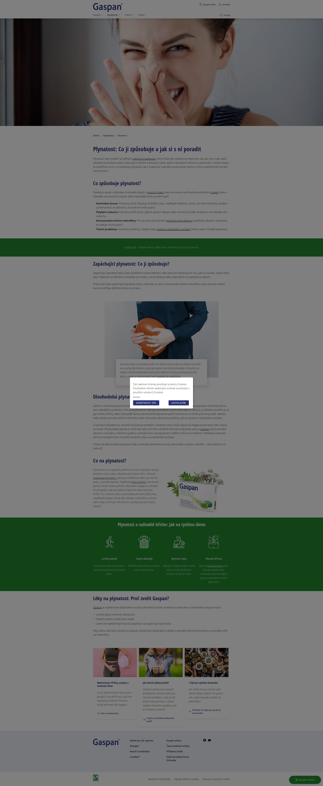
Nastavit (136, 397)
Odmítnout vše (146, 402)
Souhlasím (179, 402)
